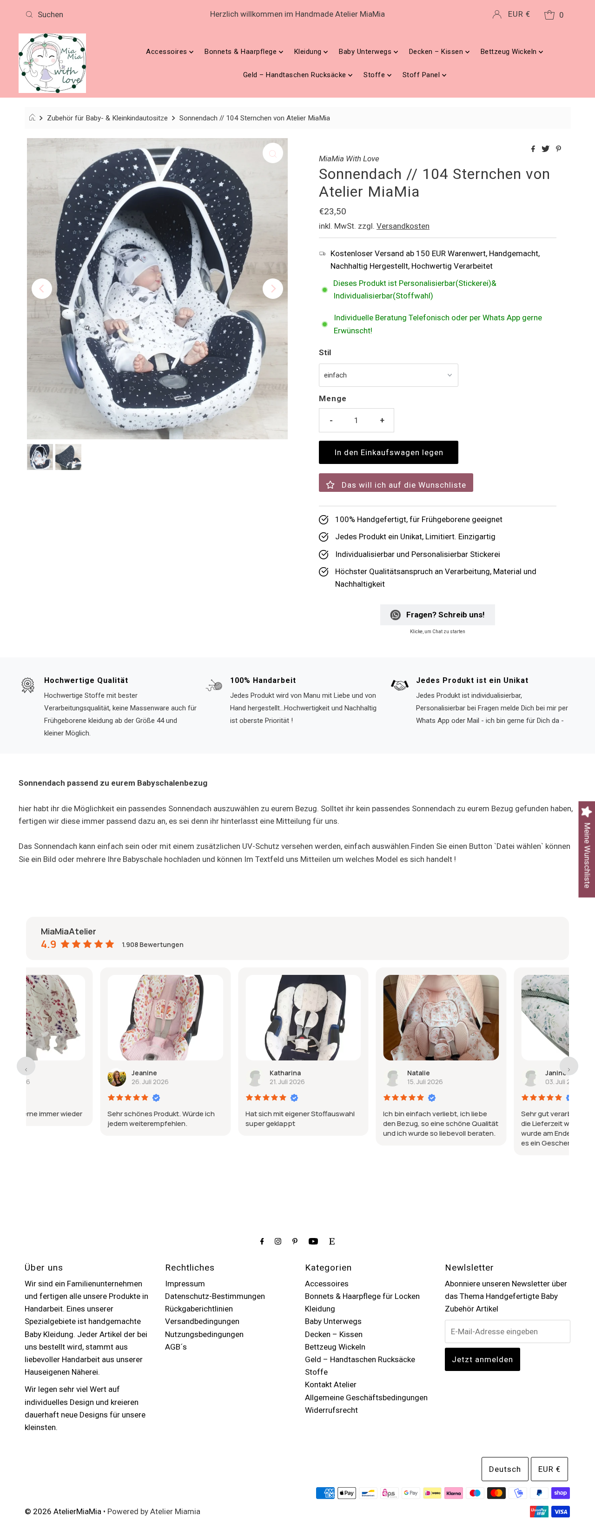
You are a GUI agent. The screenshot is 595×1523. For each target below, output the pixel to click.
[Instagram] (278, 1241)
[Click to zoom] (273, 153)
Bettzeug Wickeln (510, 51)
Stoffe (375, 75)
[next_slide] (569, 1066)
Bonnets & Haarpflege (242, 51)
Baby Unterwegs (366, 51)
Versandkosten (403, 226)
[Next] (273, 288)
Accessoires (167, 51)
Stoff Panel (422, 75)
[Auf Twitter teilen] (546, 149)
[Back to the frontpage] (33, 118)
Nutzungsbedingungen (204, 1334)
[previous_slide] (26, 1066)
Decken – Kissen (437, 51)
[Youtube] (313, 1241)
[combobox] (110, 14)
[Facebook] (262, 1241)
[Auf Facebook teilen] (534, 149)
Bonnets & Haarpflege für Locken (362, 1296)
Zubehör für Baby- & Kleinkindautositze (107, 118)
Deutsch (505, 1469)
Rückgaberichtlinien (199, 1308)
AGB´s (176, 1346)
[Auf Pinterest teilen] (558, 149)
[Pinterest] (295, 1241)
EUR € (519, 14)
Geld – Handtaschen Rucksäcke (296, 75)
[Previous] (42, 288)
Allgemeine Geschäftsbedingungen (366, 1397)
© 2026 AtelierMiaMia (63, 1511)
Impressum (185, 1283)
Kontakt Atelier (331, 1384)
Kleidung (309, 51)
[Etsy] (332, 1241)
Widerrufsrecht (331, 1410)
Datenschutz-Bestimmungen (215, 1296)
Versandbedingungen (202, 1321)
